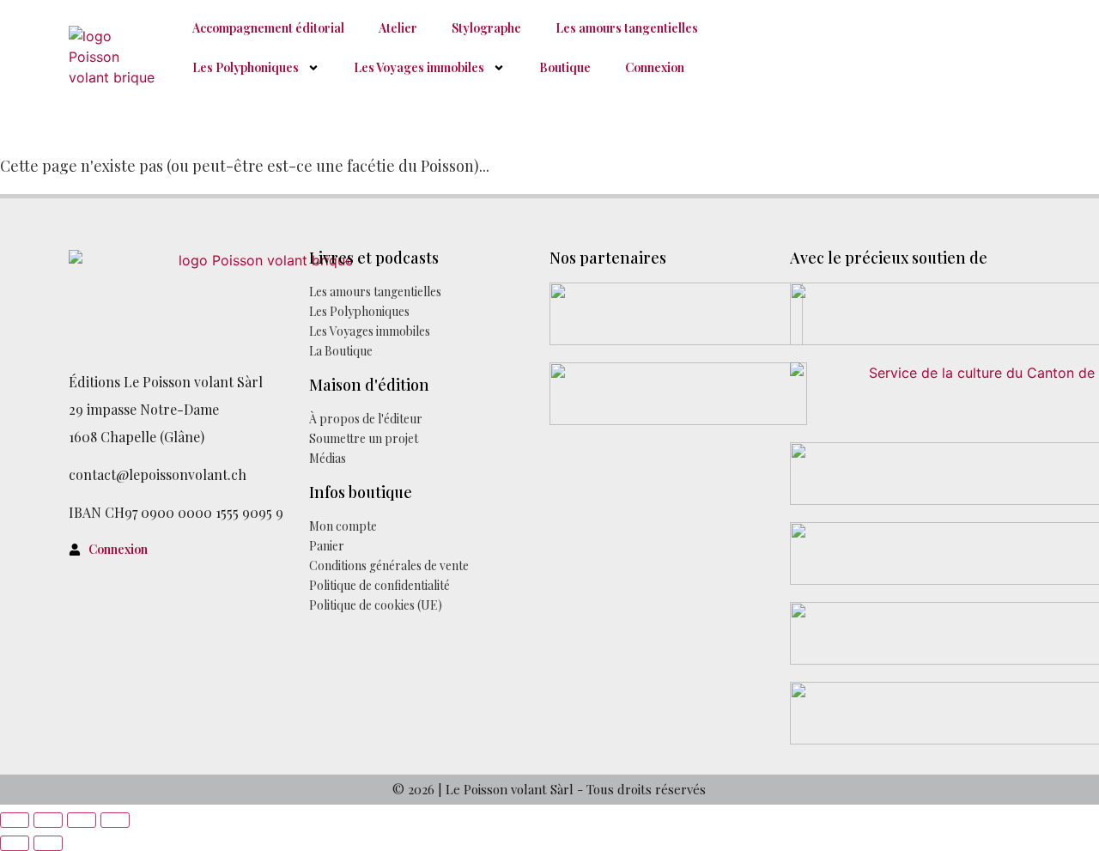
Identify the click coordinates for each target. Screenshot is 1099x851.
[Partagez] (81, 820)
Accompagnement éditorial (268, 28)
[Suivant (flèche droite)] (48, 843)
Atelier (398, 28)
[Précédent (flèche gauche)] (14, 843)
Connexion (654, 67)
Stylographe (486, 28)
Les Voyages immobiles (419, 67)
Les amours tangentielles (627, 28)
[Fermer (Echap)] (115, 820)
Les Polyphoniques (245, 67)
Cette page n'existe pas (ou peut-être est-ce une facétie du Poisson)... (244, 165)
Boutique (565, 67)
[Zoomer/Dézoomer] (14, 820)
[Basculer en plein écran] (48, 820)
